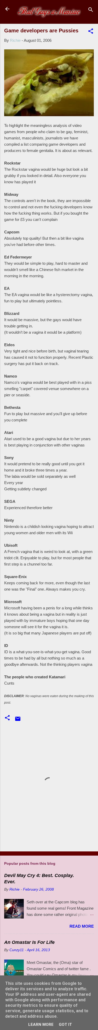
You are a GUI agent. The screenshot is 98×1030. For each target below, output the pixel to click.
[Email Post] (18, 720)
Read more (82, 926)
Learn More (41, 1024)
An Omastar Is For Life (29, 942)
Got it (65, 1024)
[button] (91, 32)
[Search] (91, 11)
